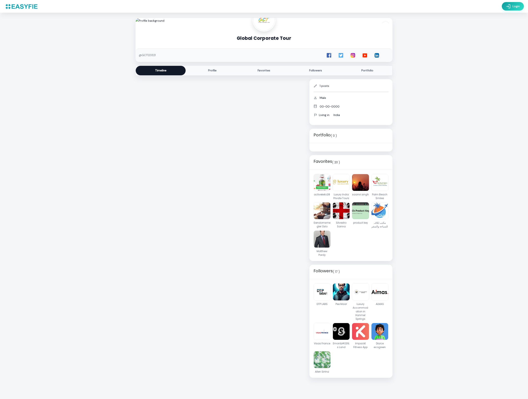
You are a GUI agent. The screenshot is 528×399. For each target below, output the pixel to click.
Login (513, 6)
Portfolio (367, 70)
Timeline (160, 70)
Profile (212, 70)
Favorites (264, 70)
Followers (315, 70)
